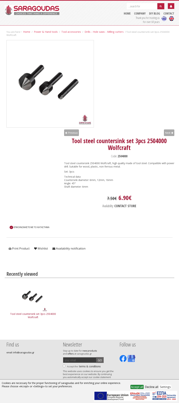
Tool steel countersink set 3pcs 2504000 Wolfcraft (33, 315)
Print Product (20, 248)
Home (26, 31)
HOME (127, 13)
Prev (8, 335)
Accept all (137, 387)
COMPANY (140, 13)
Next (168, 132)
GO (100, 360)
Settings (165, 387)
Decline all (151, 387)
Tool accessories (71, 31)
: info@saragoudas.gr (20, 352)
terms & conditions (90, 366)
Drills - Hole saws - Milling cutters (104, 31)
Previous (72, 132)
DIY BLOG (154, 13)
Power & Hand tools (46, 31)
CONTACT (168, 13)
